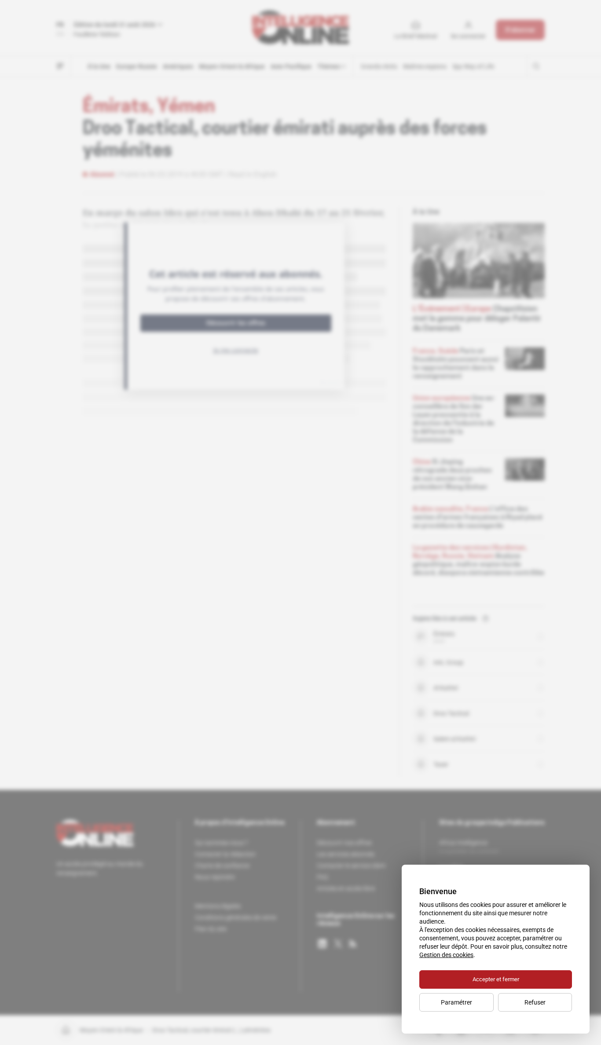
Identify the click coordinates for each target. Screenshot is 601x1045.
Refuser (535, 1002)
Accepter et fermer (496, 979)
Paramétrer (456, 1002)
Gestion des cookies (446, 954)
